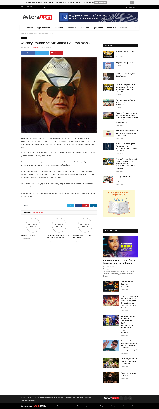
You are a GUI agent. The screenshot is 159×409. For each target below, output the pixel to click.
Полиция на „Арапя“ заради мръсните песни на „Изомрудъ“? (126, 102)
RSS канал (131, 7)
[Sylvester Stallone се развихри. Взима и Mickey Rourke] (59, 225)
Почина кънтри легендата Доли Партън (125, 75)
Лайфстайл (71, 28)
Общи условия (104, 406)
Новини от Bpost (42, 7)
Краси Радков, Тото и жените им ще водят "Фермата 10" (129, 361)
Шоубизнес (58, 28)
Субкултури (98, 28)
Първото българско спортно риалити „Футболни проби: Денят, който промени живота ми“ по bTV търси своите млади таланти (127, 117)
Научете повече (100, 3)
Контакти (135, 406)
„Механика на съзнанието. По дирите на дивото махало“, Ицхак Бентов (127, 133)
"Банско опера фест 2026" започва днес (125, 53)
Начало (29, 28)
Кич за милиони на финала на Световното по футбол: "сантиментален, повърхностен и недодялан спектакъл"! (128, 324)
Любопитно (111, 28)
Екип (96, 406)
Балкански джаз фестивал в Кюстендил (127, 284)
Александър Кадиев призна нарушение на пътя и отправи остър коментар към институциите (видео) (129, 345)
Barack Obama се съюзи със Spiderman (83, 236)
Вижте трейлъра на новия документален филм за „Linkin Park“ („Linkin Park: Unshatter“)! (125, 88)
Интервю (123, 28)
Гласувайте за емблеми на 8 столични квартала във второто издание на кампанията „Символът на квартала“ (126, 163)
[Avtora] (37, 16)
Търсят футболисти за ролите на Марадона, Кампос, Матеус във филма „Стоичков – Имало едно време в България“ (129, 302)
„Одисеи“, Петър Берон (124, 63)
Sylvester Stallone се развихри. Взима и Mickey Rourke (58, 236)
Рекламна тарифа (69, 406)
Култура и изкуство (42, 28)
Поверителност (116, 406)
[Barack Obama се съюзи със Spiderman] (85, 225)
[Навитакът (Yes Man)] (33, 225)
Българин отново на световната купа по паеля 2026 (125, 179)
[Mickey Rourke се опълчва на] (59, 133)
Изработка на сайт (27, 406)
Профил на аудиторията (84, 406)
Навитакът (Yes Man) (29, 235)
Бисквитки (126, 406)
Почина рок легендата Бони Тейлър (129, 374)
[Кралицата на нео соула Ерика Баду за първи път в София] (120, 246)
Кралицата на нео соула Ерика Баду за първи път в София (119, 262)
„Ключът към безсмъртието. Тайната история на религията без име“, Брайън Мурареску (126, 147)
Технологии (84, 28)
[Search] (136, 27)
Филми (24, 38)
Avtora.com (34, 47)
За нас (59, 406)
